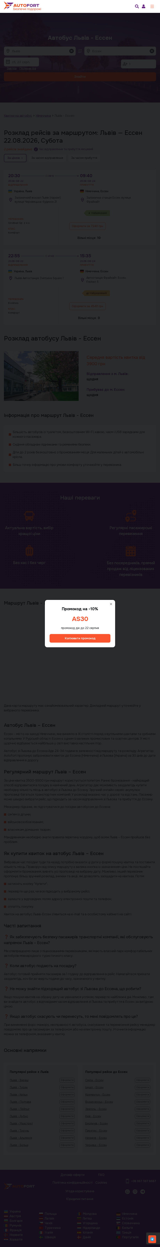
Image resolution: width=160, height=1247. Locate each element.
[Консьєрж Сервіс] (152, 1239)
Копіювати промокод (80, 638)
